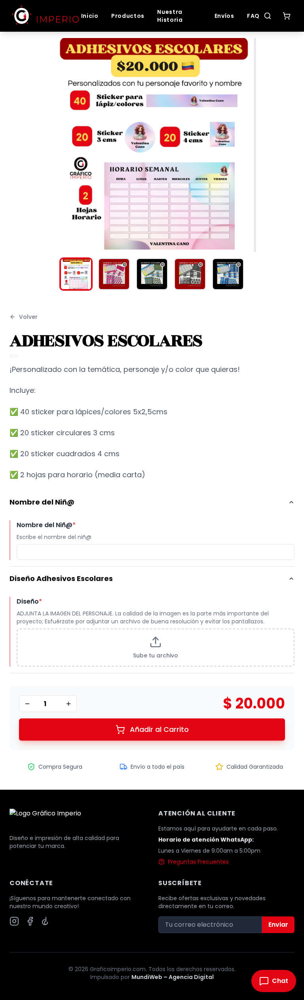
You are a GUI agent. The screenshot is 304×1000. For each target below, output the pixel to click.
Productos (127, 16)
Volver (28, 317)
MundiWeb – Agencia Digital (172, 977)
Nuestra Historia (170, 16)
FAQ (253, 16)
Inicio (90, 16)
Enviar (278, 924)
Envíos (224, 16)
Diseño (29, 601)
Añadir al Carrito (159, 729)
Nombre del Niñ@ (42, 502)
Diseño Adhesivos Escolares (61, 578)
